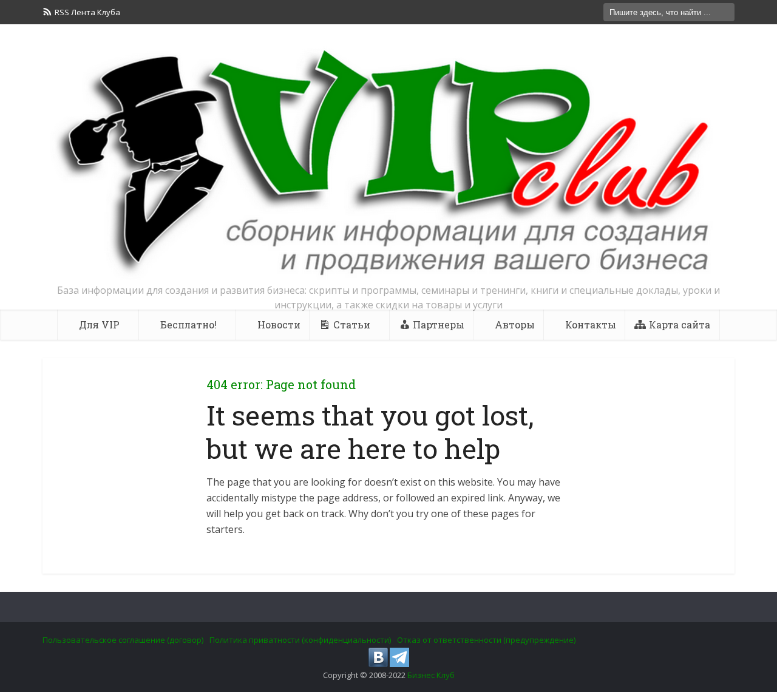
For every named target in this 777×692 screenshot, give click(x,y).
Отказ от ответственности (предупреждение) (486, 639)
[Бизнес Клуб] (388, 163)
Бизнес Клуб (431, 675)
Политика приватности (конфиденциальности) (300, 639)
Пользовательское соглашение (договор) (122, 639)
